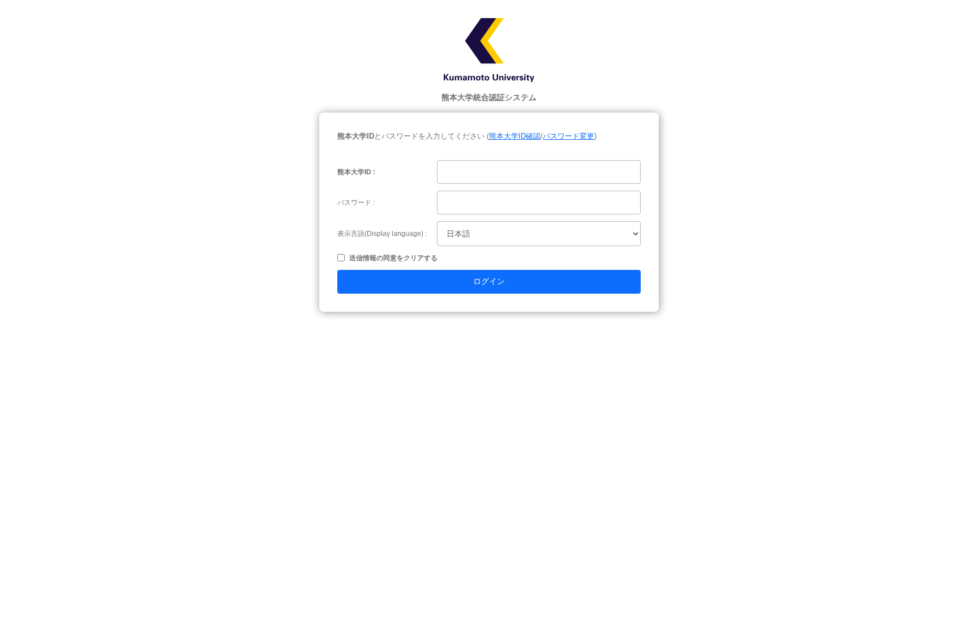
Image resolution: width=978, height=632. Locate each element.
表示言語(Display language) (380, 234)
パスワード (354, 203)
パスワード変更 (568, 136)
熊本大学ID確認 (515, 136)
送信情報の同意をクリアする (393, 258)
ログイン (489, 281)
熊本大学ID (354, 172)
